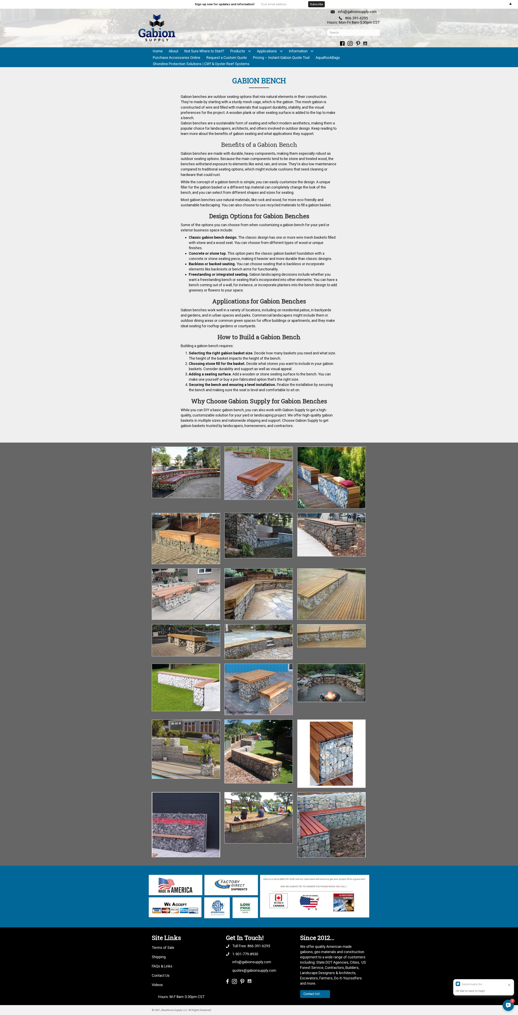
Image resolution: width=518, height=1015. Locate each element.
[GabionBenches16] (331, 635)
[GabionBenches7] (186, 824)
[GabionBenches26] (331, 478)
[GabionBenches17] (331, 534)
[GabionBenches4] (186, 640)
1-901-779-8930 (245, 954)
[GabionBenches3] (331, 594)
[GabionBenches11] (331, 683)
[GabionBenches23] (259, 473)
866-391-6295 (356, 18)
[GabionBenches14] (259, 751)
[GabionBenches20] (259, 817)
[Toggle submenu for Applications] (281, 51)
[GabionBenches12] (186, 749)
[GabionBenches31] (186, 538)
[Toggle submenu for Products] (249, 51)
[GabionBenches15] (331, 754)
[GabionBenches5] (259, 641)
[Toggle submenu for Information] (312, 51)
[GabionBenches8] (186, 687)
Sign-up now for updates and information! (225, 4)
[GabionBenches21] (331, 824)
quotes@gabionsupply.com (254, 970)
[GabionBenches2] (259, 594)
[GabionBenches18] (259, 535)
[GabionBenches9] (259, 689)
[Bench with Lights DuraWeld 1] (186, 594)
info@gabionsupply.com (357, 12)
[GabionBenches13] (186, 472)
